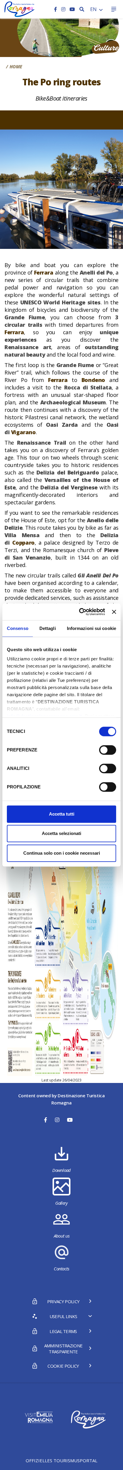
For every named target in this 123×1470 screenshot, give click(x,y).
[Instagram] (64, 9)
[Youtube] (72, 9)
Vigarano (23, 432)
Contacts (61, 1269)
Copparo (23, 542)
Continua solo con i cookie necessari (61, 853)
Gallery (61, 1203)
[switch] (107, 750)
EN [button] (94, 9)
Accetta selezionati (61, 833)
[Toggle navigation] (114, 9)
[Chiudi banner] (114, 612)
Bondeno (93, 379)
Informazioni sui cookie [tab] (91, 628)
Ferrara (43, 272)
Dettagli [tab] (47, 628)
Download (61, 1170)
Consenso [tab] (17, 628)
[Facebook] (56, 9)
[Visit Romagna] (19, 8)
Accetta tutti (61, 813)
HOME (16, 67)
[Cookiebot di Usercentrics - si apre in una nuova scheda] (79, 612)
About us (62, 1236)
